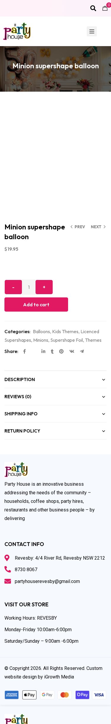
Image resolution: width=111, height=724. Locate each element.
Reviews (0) (17, 396)
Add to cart (36, 304)
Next (96, 226)
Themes (93, 340)
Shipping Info (21, 414)
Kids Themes (65, 331)
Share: (11, 351)
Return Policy (22, 431)
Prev (80, 226)
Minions (40, 340)
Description (19, 379)
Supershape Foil (66, 340)
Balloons (41, 331)
